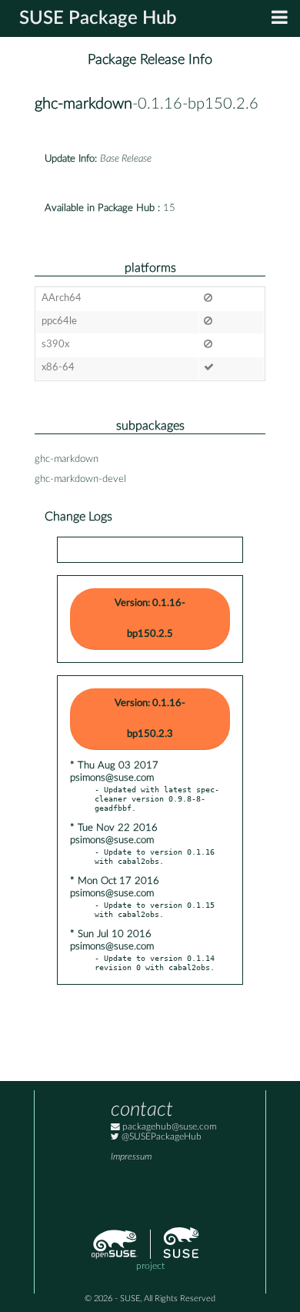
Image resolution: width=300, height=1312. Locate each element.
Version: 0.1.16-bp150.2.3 (150, 718)
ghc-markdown (83, 104)
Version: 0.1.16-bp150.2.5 (150, 618)
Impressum (131, 1157)
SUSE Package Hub (98, 18)
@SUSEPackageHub (160, 1137)
